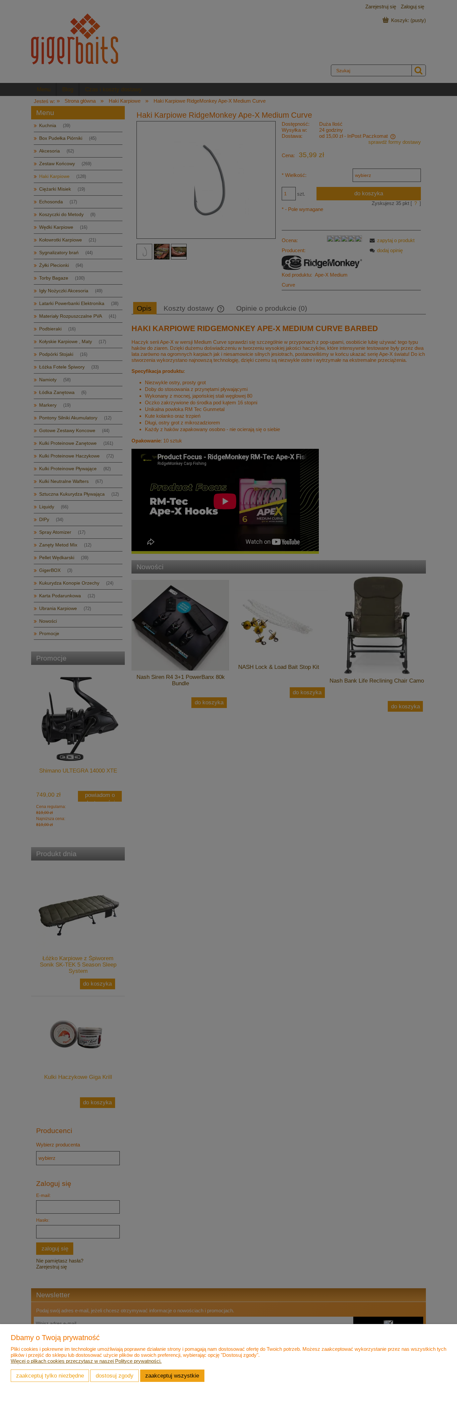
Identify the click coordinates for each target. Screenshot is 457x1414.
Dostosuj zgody (114, 1375)
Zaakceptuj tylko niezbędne (50, 1375)
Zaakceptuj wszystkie (172, 1375)
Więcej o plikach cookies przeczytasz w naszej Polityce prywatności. (86, 1361)
